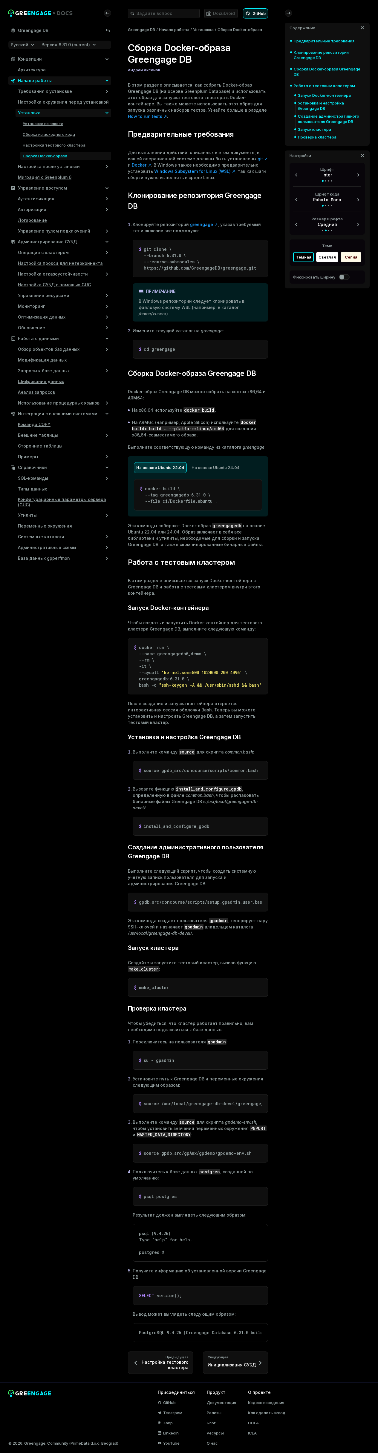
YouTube (171, 1443)
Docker (139, 164)
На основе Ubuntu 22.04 (160, 467)
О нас (212, 1443)
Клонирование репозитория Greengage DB (321, 55)
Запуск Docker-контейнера (324, 95)
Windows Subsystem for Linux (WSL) (192, 171)
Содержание (302, 27)
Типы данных (32, 488)
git (260, 158)
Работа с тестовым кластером (324, 85)
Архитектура (32, 69)
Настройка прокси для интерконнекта (60, 263)
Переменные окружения (45, 525)
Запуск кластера (314, 129)
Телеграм (172, 1412)
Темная (303, 257)
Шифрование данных (41, 381)
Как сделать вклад (266, 1412)
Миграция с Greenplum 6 (44, 177)
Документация (221, 1402)
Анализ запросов (36, 392)
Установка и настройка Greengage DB (321, 106)
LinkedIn (171, 1433)
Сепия (351, 257)
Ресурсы (215, 1433)
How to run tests (145, 116)
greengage (201, 224)
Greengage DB (141, 29)
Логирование (32, 220)
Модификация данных (42, 359)
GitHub (169, 1402)
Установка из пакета (43, 123)
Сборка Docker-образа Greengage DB (327, 72)
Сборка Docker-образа (45, 155)
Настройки (300, 155)
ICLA (252, 1433)
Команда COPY (34, 424)
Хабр (168, 1422)
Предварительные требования (324, 41)
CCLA (253, 1422)
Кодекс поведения (266, 1402)
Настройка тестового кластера (54, 145)
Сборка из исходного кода (49, 134)
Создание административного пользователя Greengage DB (328, 119)
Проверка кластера (317, 137)
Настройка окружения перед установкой (63, 101)
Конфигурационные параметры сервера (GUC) (62, 502)
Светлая (327, 257)
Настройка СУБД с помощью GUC (54, 284)
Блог (211, 1422)
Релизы (214, 1412)
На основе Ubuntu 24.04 (216, 467)
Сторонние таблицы (40, 445)
